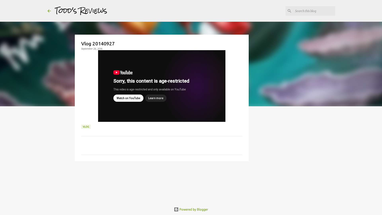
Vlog (86, 126)
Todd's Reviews (81, 10)
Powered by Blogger (193, 209)
